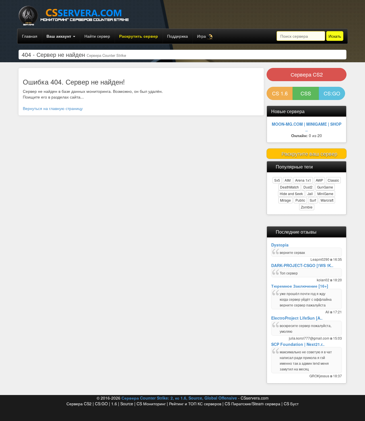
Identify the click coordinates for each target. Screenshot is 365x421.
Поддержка (177, 36)
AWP (319, 180)
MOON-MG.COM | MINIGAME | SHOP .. (306, 127)
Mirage (285, 200)
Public (300, 200)
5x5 (277, 180)
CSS (306, 93)
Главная (29, 36)
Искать (334, 36)
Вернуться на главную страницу (53, 108)
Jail (310, 193)
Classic (333, 180)
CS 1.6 (280, 93)
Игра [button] (202, 36)
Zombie (307, 207)
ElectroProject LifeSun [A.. (297, 318)
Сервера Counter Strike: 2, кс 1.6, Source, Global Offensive (179, 398)
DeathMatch (289, 187)
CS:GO (332, 93)
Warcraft (327, 200)
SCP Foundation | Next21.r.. (298, 344)
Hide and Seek (291, 193)
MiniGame (325, 193)
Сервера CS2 (307, 74)
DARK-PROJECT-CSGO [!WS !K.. (302, 265)
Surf (313, 200)
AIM (288, 180)
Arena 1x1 (303, 180)
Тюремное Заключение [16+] (299, 286)
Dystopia (280, 245)
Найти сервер (97, 36)
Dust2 (308, 187)
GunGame (325, 187)
